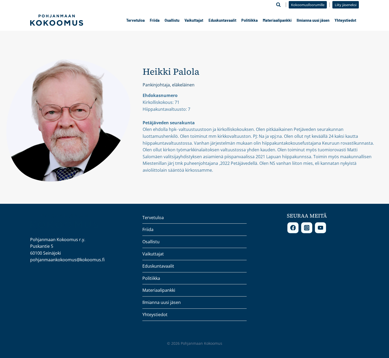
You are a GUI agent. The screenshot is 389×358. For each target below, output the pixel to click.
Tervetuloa (135, 20)
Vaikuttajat (193, 20)
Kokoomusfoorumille (307, 4)
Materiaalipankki (277, 20)
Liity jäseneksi (345, 4)
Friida (155, 20)
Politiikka (249, 20)
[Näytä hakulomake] (278, 5)
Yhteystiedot (345, 20)
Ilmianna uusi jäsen (313, 20)
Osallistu (172, 20)
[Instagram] (306, 227)
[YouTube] (320, 227)
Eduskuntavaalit (222, 20)
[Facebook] (292, 227)
